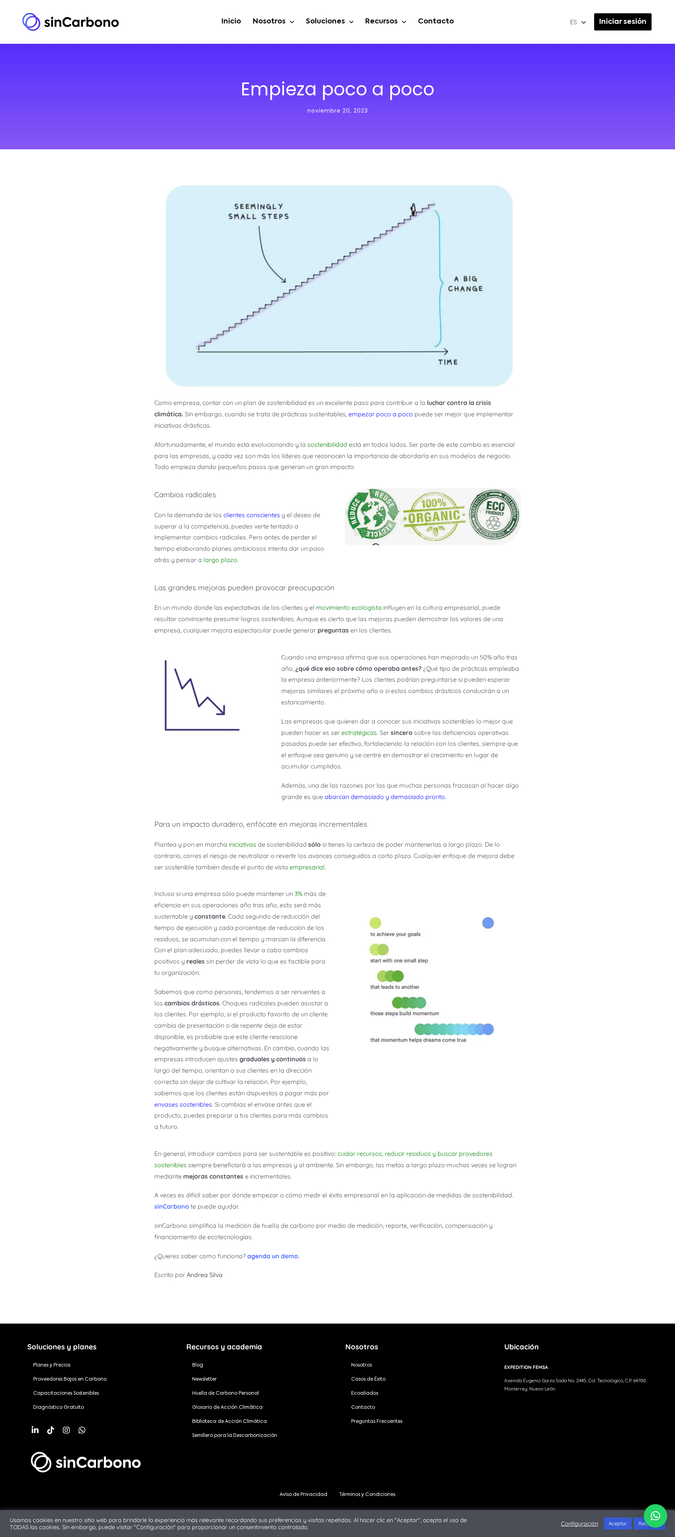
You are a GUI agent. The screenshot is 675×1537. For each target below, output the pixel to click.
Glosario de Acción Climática (227, 1407)
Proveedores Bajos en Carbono (70, 1379)
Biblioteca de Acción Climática (229, 1421)
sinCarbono (171, 1206)
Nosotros (269, 21)
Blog (197, 1365)
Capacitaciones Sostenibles (66, 1393)
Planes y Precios (51, 1365)
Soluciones (325, 21)
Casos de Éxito (368, 1379)
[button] (273, 22)
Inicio (231, 21)
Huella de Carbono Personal (225, 1393)
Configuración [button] (579, 1523)
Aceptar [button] (618, 1523)
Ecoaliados (364, 1393)
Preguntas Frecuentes (376, 1421)
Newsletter (204, 1379)
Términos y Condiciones (367, 1494)
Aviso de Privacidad (303, 1494)
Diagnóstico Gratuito (58, 1407)
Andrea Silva (204, 1275)
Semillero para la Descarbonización (234, 1435)
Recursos (381, 21)
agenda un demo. (273, 1256)
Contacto (436, 21)
